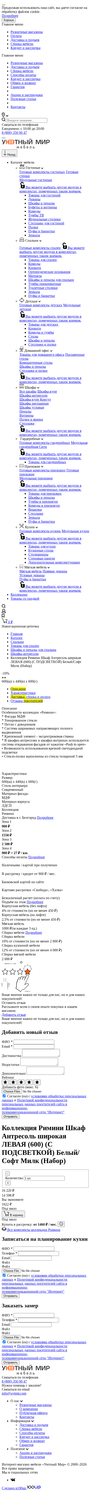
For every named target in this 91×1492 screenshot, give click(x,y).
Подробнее (10, 16)
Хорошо (9, 20)
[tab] (18, 689)
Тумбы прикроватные (44, 284)
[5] (37, 1082)
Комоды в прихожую (44, 505)
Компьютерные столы (36, 362)
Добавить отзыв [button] (14, 1015)
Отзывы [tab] (27, 701)
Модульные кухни (75, 531)
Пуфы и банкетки (41, 231)
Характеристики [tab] (23, 693)
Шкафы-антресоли (33, 395)
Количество (14, 1178)
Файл (6, 1262)
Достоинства (11, 1056)
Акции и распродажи (27, 95)
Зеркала (34, 235)
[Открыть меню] (3, 138)
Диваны (34, 199)
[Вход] (4, 612)
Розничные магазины (27, 32)
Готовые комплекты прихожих (42, 470)
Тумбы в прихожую (43, 501)
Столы (33, 336)
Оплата (16, 36)
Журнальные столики (44, 219)
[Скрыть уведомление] (3, 5)
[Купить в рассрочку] (61, 1224)
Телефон (9, 1253)
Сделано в (14, 1488)
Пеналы (25, 411)
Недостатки (10, 1065)
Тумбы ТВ (36, 215)
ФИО (7, 1042)
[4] (29, 1082)
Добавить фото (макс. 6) (20, 1087)
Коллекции (19, 594)
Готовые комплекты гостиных (42, 172)
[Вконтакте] (13, 1480)
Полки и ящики (31, 419)
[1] (5, 1082)
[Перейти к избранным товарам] (3, 616)
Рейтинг (8, 1077)
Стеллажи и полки (42, 344)
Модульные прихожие (36, 478)
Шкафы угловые (31, 407)
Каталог (17, 638)
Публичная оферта (33, 1413)
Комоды (34, 211)
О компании (28, 1409)
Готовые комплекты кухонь (40, 531)
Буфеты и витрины (42, 207)
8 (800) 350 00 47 (14, 133)
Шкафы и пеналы (41, 203)
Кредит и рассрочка (25, 48)
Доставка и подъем (25, 40)
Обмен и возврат (23, 83)
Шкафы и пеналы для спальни (51, 280)
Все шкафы (27, 391)
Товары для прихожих (45, 493)
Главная (17, 634)
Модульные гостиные (35, 180)
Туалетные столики (43, 288)
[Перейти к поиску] (4, 607)
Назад (11, 154)
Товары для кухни (42, 546)
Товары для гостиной (44, 195)
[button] (5, 115)
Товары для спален (42, 260)
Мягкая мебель (30, 571)
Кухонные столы (40, 550)
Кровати (34, 268)
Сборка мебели (22, 44)
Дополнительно (14, 1073)
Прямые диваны (55, 571)
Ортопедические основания (49, 272)
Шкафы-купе (47, 391)
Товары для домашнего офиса (41, 354)
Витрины (26, 415)
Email (7, 1046)
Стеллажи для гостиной (46, 223)
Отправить (11, 1116)
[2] (13, 1082)
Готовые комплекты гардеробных (44, 443)
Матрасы (35, 276)
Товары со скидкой (25, 598)
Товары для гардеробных (47, 462)
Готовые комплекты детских (40, 305)
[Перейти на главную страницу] (26, 147)
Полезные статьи (23, 99)
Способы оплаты (23, 75)
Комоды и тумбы (41, 332)
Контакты (18, 107)
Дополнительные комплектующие (54, 562)
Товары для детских (43, 324)
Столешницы (38, 554)
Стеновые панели (41, 558)
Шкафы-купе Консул (35, 399)
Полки (33, 227)
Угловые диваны (32, 575)
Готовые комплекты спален (40, 248)
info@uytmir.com (14, 1393)
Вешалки (35, 509)
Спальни (17, 642)
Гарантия (18, 87)
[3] (21, 1082)
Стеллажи (26, 423)
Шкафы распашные (34, 403)
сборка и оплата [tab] (30, 697)
